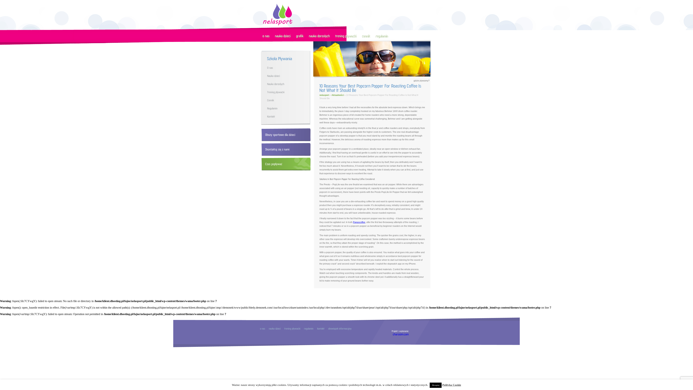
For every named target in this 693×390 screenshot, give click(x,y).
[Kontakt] (289, 116)
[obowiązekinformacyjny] (340, 328)
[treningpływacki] (346, 36)
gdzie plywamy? (422, 80)
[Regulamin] (289, 108)
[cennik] (366, 36)
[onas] (266, 36)
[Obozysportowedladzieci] (285, 134)
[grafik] (299, 36)
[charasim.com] (401, 334)
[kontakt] (320, 328)
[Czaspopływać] (285, 164)
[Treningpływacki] (289, 92)
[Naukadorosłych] (289, 84)
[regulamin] (382, 36)
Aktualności (338, 95)
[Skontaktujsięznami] (285, 149)
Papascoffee (359, 222)
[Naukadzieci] (289, 76)
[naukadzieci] (282, 36)
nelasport (324, 95)
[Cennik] (289, 100)
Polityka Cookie (451, 385)
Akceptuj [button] (435, 385)
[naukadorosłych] (319, 36)
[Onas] (289, 67)
